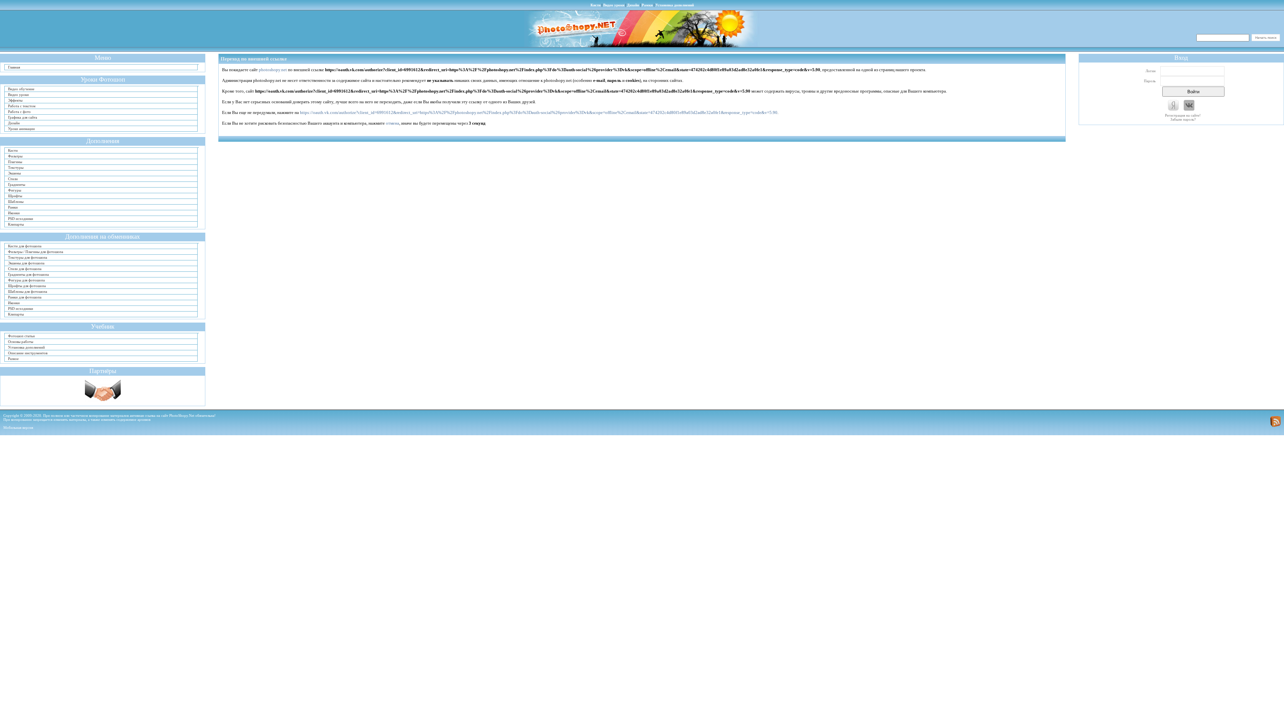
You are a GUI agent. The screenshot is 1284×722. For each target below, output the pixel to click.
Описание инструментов (27, 353)
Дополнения (102, 140)
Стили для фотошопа (24, 269)
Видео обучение (21, 89)
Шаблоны (15, 202)
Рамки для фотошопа (24, 297)
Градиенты (16, 185)
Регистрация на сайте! (1183, 115)
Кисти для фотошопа (24, 246)
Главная (14, 67)
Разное (13, 359)
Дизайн (633, 5)
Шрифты (15, 196)
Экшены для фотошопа (26, 263)
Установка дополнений (674, 5)
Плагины (15, 162)
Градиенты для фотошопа (28, 274)
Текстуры (15, 167)
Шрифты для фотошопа (27, 286)
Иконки (14, 213)
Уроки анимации (21, 129)
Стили (13, 179)
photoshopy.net (273, 69)
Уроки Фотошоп (103, 79)
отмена (392, 123)
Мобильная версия (18, 428)
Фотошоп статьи (21, 336)
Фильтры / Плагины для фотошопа (35, 252)
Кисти (596, 5)
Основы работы (20, 342)
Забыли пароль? (1183, 119)
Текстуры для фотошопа (27, 257)
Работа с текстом (21, 106)
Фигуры (14, 190)
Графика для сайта (22, 117)
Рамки (647, 5)
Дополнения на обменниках (102, 236)
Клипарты (16, 224)
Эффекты (15, 100)
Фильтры (15, 156)
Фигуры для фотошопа (26, 280)
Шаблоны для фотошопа (27, 291)
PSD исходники (20, 219)
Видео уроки (613, 5)
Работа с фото (19, 112)
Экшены (14, 173)
